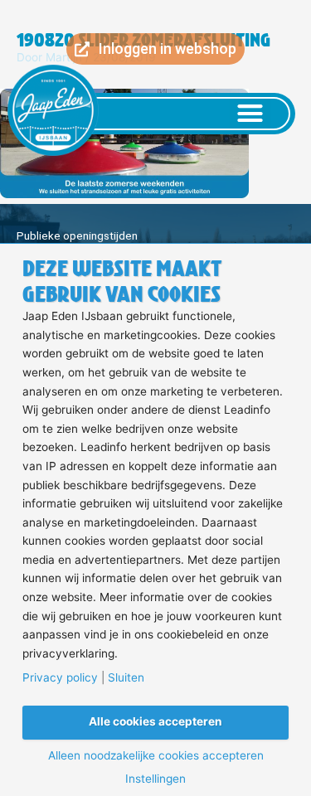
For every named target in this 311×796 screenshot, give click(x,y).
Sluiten (126, 678)
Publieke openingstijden (77, 235)
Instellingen (155, 779)
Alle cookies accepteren (155, 721)
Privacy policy (60, 678)
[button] (250, 113)
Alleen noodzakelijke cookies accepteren (156, 756)
